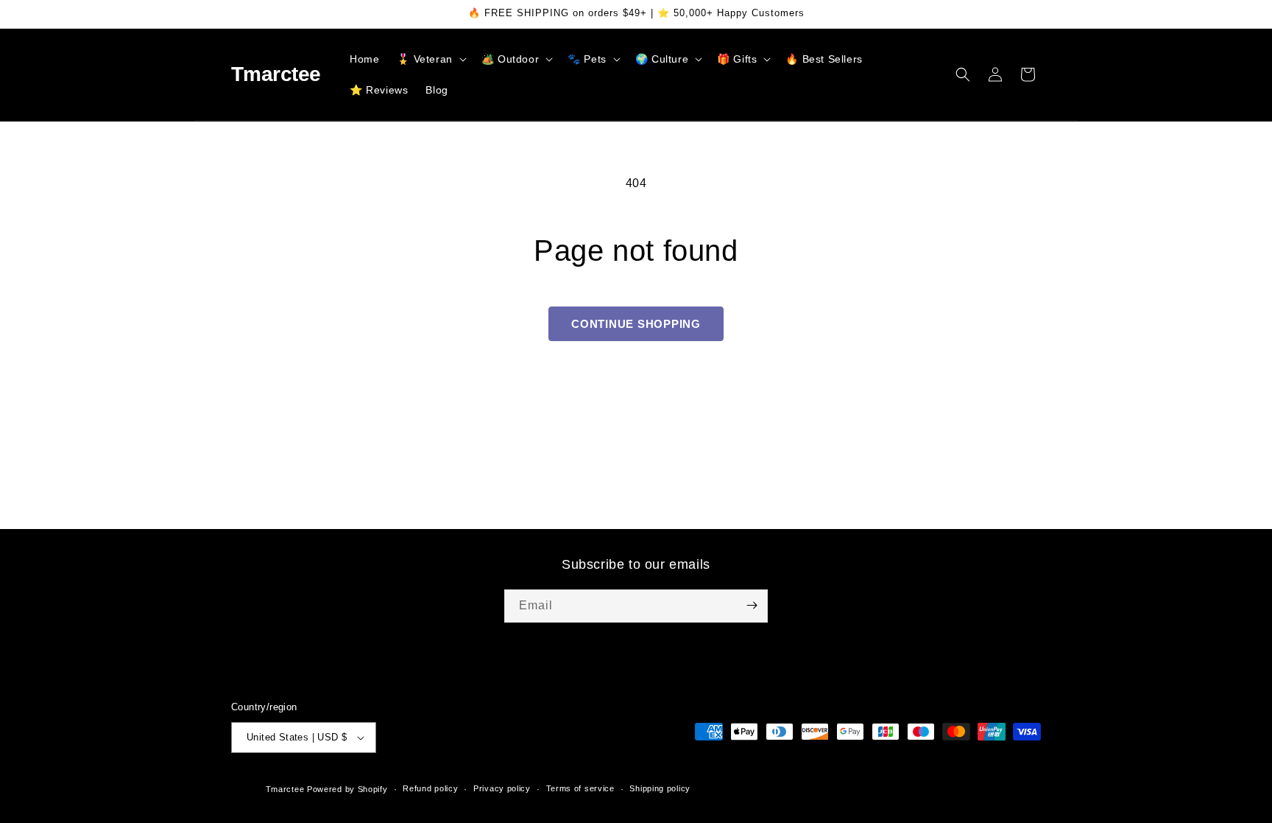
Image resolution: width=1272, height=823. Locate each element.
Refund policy (430, 788)
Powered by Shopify (347, 789)
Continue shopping (636, 324)
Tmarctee (285, 789)
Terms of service (580, 788)
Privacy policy (502, 788)
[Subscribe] (751, 605)
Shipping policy (659, 788)
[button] (430, 58)
